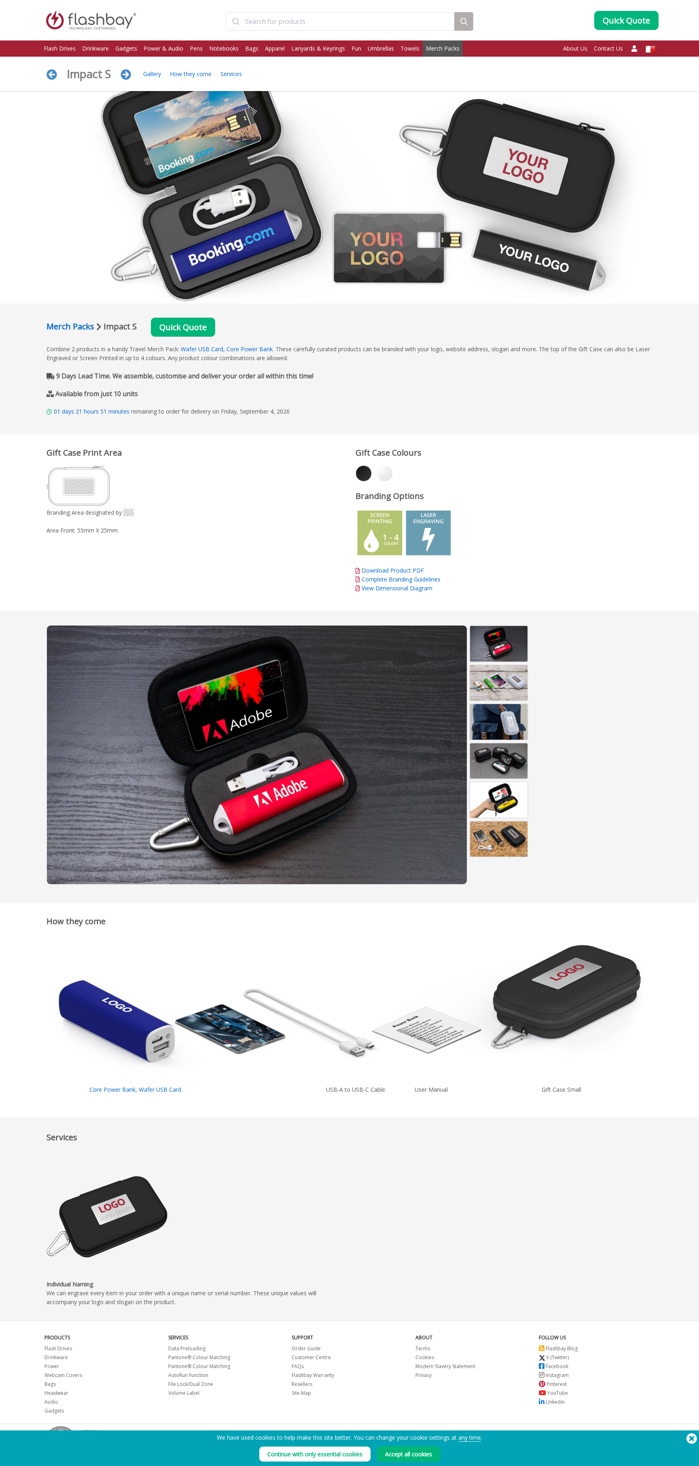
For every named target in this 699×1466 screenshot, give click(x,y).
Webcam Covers (63, 1375)
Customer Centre (311, 1357)
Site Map (301, 1393)
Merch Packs (443, 48)
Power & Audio (163, 48)
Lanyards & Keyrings (318, 48)
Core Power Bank (250, 349)
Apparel (275, 48)
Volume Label (183, 1393)
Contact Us (608, 48)
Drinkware (95, 48)
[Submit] (235, 21)
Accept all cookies (408, 1454)
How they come (191, 74)
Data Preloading (186, 1348)
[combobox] (340, 21)
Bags (251, 48)
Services (231, 74)
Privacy (423, 1375)
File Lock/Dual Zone (190, 1384)
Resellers (302, 1384)
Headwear (56, 1393)
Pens (196, 48)
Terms (422, 1348)
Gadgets (126, 48)
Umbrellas (381, 48)
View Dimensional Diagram (397, 588)
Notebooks (224, 48)
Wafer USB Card (202, 349)
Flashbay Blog (561, 1348)
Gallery (152, 74)
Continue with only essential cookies (314, 1454)
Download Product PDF (392, 570)
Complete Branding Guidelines (401, 579)
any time (469, 1437)
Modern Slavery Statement (445, 1366)
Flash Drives (60, 48)
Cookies (424, 1357)
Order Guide (306, 1348)
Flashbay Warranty (313, 1375)
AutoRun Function (188, 1375)
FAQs (298, 1366)
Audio (51, 1401)
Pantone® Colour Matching (199, 1357)
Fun (356, 48)
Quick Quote (183, 327)
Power (51, 1366)
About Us (575, 48)
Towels (409, 48)
